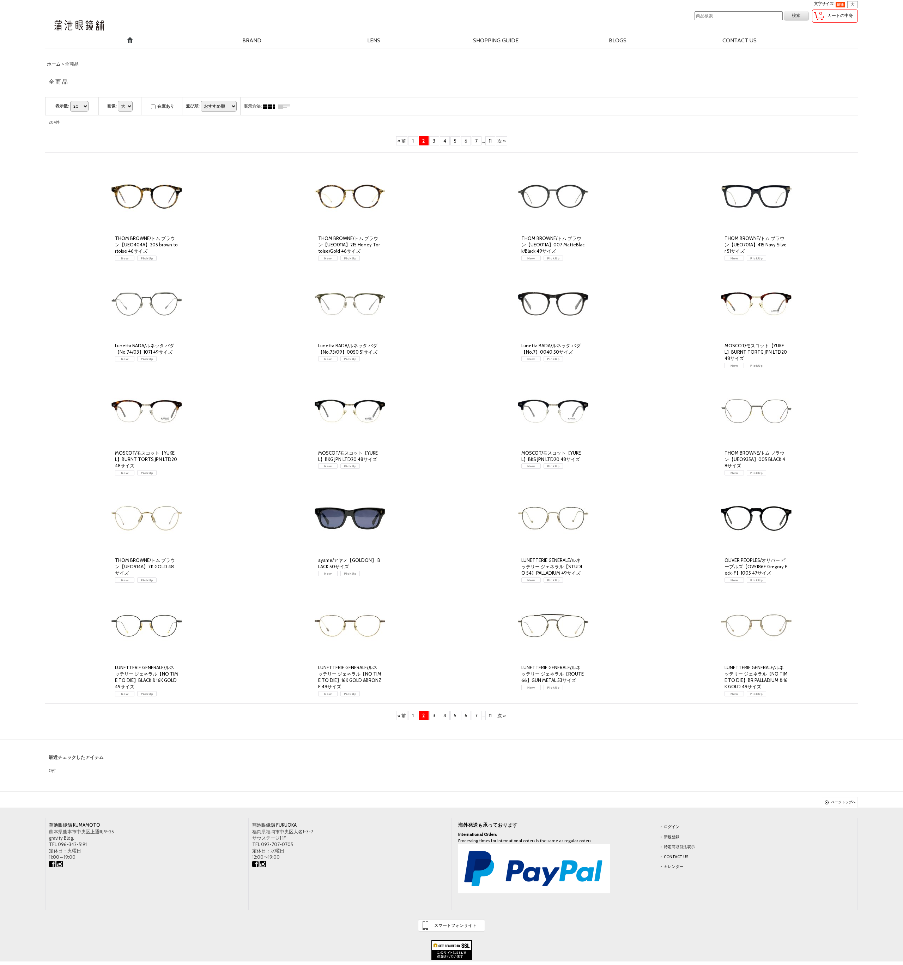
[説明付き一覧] (286, 106)
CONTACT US (676, 856)
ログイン (671, 826)
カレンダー (673, 866)
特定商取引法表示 (679, 846)
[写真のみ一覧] (270, 106)
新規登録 (671, 836)
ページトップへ (843, 802)
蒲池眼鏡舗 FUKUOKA (274, 825)
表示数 (62, 105)
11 (490, 141)
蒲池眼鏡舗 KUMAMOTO (74, 825)
